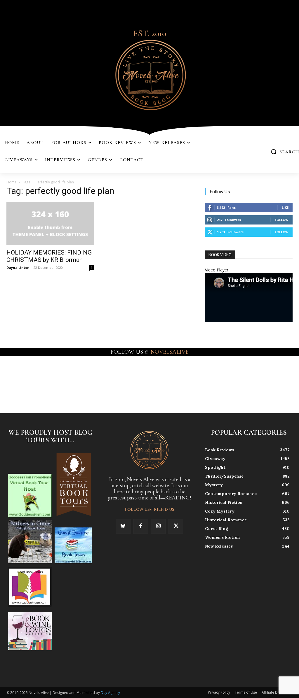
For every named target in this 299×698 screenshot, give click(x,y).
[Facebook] (140, 526)
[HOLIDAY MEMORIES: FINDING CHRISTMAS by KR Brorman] (50, 223)
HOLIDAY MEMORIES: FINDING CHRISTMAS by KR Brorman (49, 256)
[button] (285, 152)
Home (11, 182)
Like (285, 207)
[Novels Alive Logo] (149, 74)
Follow (281, 220)
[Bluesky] (123, 526)
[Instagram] (158, 526)
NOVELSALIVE (169, 351)
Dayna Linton (17, 267)
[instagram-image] (18, 380)
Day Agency (110, 692)
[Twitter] (175, 526)
